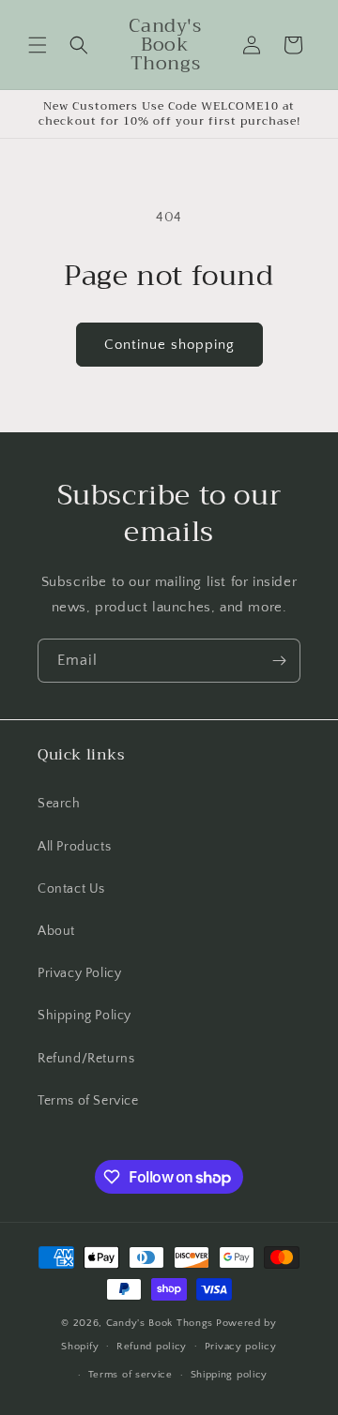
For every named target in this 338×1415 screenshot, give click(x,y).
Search (59, 803)
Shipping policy (230, 1374)
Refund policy (151, 1346)
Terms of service (130, 1374)
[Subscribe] (279, 661)
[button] (37, 45)
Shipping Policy (84, 1015)
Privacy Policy (79, 973)
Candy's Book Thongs (159, 1323)
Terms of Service (88, 1100)
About (56, 931)
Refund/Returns (86, 1058)
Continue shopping (169, 345)
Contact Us (71, 888)
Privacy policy (241, 1346)
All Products (74, 846)
